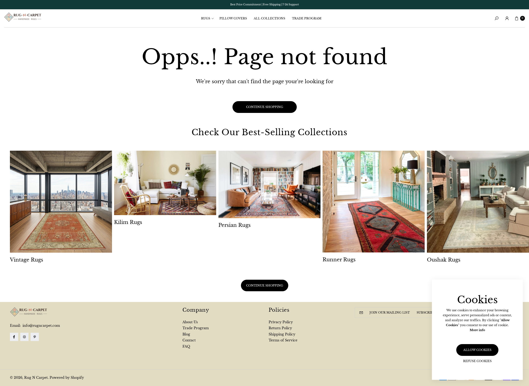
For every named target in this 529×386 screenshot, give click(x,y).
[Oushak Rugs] (478, 202)
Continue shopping (264, 107)
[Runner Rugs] (374, 201)
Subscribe (426, 312)
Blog (186, 334)
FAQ (186, 346)
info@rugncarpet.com (40, 325)
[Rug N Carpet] (22, 17)
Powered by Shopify (67, 377)
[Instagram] (24, 337)
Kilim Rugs (128, 222)
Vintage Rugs (26, 260)
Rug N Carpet (36, 377)
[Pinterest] (35, 337)
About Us (190, 322)
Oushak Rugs (443, 260)
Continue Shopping (264, 285)
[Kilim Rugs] (165, 183)
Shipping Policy (282, 334)
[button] (208, 18)
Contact (189, 340)
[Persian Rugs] (269, 184)
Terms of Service (283, 340)
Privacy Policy (281, 322)
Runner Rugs (339, 260)
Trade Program (195, 328)
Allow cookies (477, 350)
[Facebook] (14, 337)
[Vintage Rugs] (61, 202)
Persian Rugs (234, 225)
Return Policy (280, 328)
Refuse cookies (477, 361)
